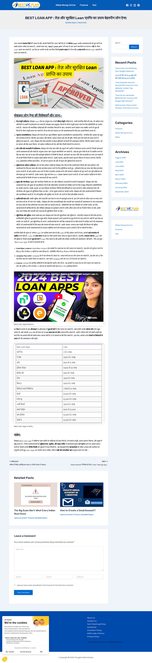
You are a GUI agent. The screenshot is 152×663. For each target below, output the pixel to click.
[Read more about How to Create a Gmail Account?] (81, 494)
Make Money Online (65, 5)
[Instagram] (131, 5)
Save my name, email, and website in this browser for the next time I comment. (45, 585)
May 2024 (119, 170)
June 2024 (119, 166)
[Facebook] (127, 5)
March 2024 (120, 179)
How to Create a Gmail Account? (77, 510)
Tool (94, 5)
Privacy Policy (93, 636)
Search (117, 43)
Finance (84, 5)
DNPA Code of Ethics (95, 633)
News (117, 137)
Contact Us (92, 621)
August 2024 (120, 158)
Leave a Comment (20, 518)
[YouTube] (135, 5)
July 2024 (119, 162)
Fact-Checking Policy (96, 624)
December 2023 (122, 192)
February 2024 (121, 183)
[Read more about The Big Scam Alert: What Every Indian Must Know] (35, 494)
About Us (91, 618)
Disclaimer (91, 627)
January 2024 (121, 187)
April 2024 (119, 175)
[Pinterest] (138, 5)
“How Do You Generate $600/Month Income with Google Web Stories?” (126, 98)
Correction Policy (94, 630)
